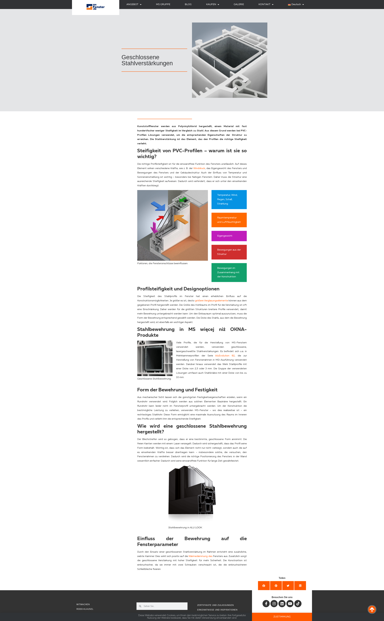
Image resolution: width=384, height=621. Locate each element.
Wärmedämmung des (200, 556)
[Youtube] (290, 603)
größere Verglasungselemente (211, 301)
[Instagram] (274, 603)
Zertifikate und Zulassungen (215, 605)
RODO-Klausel (84, 609)
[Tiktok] (298, 603)
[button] (264, 585)
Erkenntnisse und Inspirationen (217, 610)
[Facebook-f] (266, 603)
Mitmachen (83, 604)
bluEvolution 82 (225, 356)
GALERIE (239, 4)
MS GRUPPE (163, 4)
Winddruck (199, 168)
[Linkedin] (282, 603)
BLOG (188, 4)
